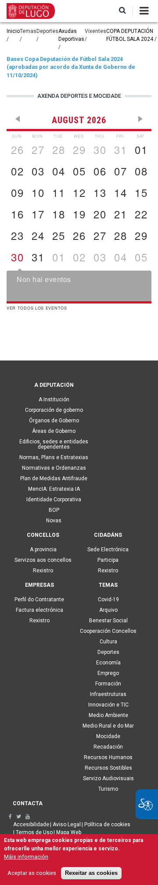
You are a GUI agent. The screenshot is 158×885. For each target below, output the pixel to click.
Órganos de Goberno (54, 421)
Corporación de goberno (54, 410)
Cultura (108, 642)
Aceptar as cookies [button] (31, 873)
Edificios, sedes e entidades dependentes (53, 444)
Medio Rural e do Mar (108, 726)
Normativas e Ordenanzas (54, 468)
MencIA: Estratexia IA (54, 489)
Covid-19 (108, 599)
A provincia (43, 549)
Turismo (108, 789)
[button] (122, 11)
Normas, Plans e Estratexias (53, 457)
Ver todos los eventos (37, 308)
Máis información (26, 856)
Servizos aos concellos (43, 560)
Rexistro (43, 570)
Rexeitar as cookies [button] (91, 873)
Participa (107, 560)
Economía (108, 663)
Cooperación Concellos (108, 631)
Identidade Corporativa (53, 499)
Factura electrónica (39, 610)
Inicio (13, 31)
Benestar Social (108, 620)
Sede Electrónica (108, 549)
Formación (108, 684)
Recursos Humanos (108, 757)
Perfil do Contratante (39, 599)
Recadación (108, 747)
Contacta (28, 803)
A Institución (54, 399)
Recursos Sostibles (108, 768)
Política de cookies (107, 824)
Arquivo (108, 610)
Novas (53, 520)
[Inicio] (31, 10)
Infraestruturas (108, 694)
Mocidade (108, 736)
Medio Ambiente (108, 715)
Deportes (108, 652)
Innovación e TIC (108, 705)
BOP (54, 510)
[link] (10, 817)
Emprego (108, 673)
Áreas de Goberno (53, 431)
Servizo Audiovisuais (108, 778)
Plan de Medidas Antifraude (53, 478)
